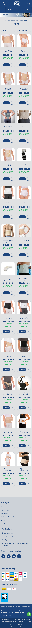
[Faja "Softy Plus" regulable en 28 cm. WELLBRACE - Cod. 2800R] (28, 255)
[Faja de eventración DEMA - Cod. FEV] (12, 445)
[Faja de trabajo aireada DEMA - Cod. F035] (28, 407)
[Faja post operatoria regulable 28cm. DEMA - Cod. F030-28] (12, 103)
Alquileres (4, 524)
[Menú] (3, 10)
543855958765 (8, 533)
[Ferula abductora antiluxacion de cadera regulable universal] (28, 179)
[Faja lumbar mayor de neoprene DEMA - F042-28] (28, 369)
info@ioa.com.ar (9, 540)
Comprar (7, 65)
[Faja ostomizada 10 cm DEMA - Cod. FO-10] (28, 445)
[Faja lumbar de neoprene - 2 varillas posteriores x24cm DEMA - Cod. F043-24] (12, 331)
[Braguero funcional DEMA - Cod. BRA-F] (12, 407)
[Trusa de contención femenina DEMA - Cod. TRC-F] (28, 217)
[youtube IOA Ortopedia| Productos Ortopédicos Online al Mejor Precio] (14, 556)
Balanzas (21, 10)
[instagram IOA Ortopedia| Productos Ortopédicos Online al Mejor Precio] (3, 556)
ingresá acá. (5, 612)
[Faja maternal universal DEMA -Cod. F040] (28, 483)
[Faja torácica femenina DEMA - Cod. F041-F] (12, 369)
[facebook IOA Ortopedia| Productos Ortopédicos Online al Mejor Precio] (9, 556)
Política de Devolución (8, 517)
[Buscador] (3, 3)
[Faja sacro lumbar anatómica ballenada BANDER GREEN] (28, 141)
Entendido (16, 625)
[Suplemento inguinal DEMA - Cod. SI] (12, 293)
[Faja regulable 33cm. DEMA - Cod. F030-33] (12, 179)
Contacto (4, 520)
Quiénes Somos (6, 510)
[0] (28, 4)
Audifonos (11, 10)
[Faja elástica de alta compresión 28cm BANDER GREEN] (28, 293)
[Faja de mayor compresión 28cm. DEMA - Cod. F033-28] (28, 331)
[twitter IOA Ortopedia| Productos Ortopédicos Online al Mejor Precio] (19, 556)
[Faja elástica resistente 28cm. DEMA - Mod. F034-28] (28, 103)
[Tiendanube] (6, 615)
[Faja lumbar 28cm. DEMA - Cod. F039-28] (12, 65)
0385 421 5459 (8, 536)
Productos (4, 513)
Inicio (7, 20)
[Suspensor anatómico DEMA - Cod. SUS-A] (28, 65)
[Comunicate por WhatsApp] (29, 614)
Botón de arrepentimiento (18, 612)
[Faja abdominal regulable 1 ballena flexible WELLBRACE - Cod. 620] (12, 255)
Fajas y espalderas (16, 20)
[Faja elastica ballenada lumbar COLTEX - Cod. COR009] (12, 141)
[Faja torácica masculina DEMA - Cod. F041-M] (12, 483)
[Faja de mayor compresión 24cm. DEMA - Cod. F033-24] (12, 217)
